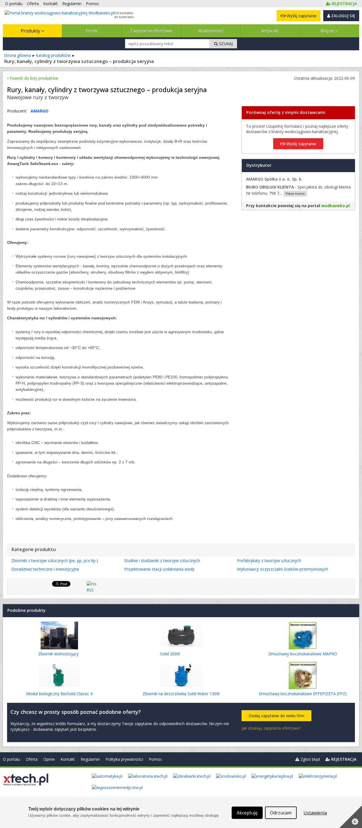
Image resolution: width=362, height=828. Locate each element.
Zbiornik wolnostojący (58, 653)
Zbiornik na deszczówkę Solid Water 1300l (181, 693)
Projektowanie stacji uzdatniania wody (159, 569)
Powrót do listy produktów (33, 78)
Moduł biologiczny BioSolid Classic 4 (59, 693)
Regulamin (90, 759)
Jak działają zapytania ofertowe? (271, 728)
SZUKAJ (225, 43)
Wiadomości (210, 31)
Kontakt (68, 759)
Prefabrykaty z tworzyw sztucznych (269, 560)
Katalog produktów (53, 55)
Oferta (32, 759)
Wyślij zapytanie (301, 15)
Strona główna (17, 55)
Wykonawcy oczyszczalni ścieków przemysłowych (282, 569)
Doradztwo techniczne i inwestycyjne (45, 569)
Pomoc (155, 759)
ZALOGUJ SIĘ (342, 15)
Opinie (49, 759)
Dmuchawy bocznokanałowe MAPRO (302, 653)
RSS (90, 590)
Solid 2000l (170, 653)
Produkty (31, 31)
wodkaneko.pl (335, 205)
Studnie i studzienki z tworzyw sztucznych (162, 560)
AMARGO (39, 111)
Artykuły (270, 31)
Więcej (328, 31)
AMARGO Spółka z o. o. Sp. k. (274, 179)
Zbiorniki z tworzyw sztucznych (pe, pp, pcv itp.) (54, 560)
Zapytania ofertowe (151, 31)
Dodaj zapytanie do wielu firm (276, 715)
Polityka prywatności (124, 759)
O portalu (11, 759)
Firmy (92, 31)
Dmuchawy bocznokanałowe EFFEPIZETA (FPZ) (303, 693)
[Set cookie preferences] (350, 816)
